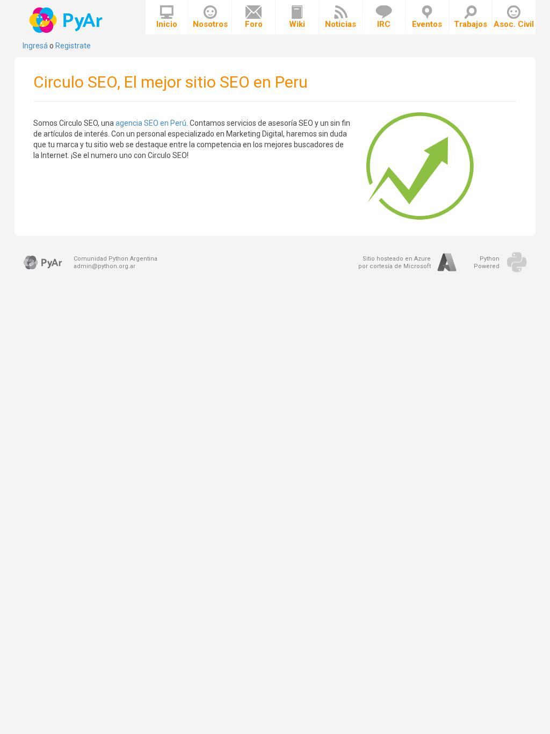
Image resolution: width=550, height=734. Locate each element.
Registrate (73, 45)
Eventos (427, 24)
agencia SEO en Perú (150, 123)
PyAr (67, 20)
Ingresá (35, 45)
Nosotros (210, 24)
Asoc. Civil (514, 24)
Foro (254, 24)
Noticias (340, 24)
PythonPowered (487, 262)
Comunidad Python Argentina (115, 258)
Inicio (166, 24)
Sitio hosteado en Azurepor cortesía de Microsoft (394, 262)
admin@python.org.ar (104, 266)
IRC (383, 24)
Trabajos (470, 24)
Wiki (297, 24)
